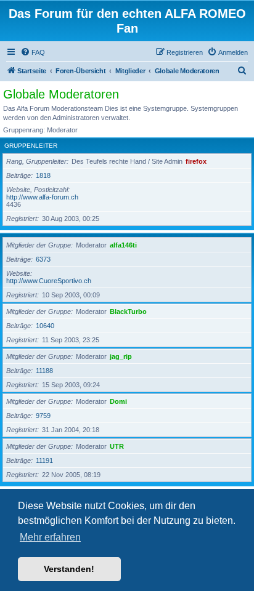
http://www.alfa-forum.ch (42, 197)
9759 (43, 415)
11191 (44, 460)
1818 (43, 175)
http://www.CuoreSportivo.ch (48, 280)
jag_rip (121, 356)
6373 (43, 259)
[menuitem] (32, 52)
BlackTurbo (128, 311)
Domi (118, 401)
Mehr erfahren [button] (50, 537)
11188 (44, 370)
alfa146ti (123, 245)
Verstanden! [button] (69, 569)
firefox (196, 161)
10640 (45, 325)
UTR (117, 446)
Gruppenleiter (30, 145)
